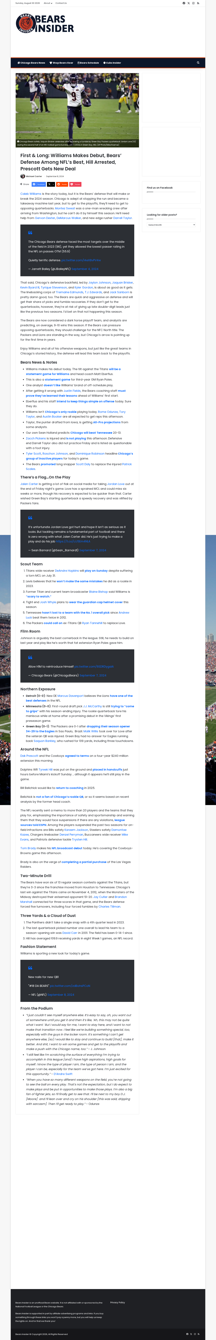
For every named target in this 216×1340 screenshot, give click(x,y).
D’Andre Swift (63, 1074)
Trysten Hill (79, 839)
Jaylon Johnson (99, 282)
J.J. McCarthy (92, 706)
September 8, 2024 (60, 995)
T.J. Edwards (93, 292)
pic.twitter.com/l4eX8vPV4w (81, 260)
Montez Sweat (65, 208)
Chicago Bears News (32, 62)
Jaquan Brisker (122, 282)
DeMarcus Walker (69, 218)
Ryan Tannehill (92, 623)
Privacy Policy (117, 1302)
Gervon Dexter (45, 218)
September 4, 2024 (85, 269)
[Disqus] (77, 1158)
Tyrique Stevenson (54, 287)
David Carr (69, 933)
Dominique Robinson (90, 454)
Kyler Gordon (84, 287)
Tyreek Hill (45, 770)
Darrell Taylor (122, 218)
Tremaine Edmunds (69, 292)
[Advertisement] (140, 32)
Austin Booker (52, 417)
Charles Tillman (109, 907)
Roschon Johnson (55, 454)
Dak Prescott (29, 756)
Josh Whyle (48, 602)
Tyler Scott (33, 454)
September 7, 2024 (92, 550)
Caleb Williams (30, 194)
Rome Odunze (108, 412)
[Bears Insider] (44, 24)
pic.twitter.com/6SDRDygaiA (94, 666)
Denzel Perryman (71, 835)
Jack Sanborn (119, 292)
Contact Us (61, 3)
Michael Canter (34, 176)
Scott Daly (83, 464)
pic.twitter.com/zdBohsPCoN (70, 986)
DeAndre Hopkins (67, 571)
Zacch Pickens (36, 438)
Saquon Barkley (45, 741)
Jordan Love (115, 484)
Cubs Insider (113, 62)
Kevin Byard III (29, 287)
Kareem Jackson (76, 830)
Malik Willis (90, 731)
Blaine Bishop (98, 592)
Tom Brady (28, 848)
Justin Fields (72, 391)
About (47, 3)
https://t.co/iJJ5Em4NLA (73, 541)
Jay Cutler (100, 897)
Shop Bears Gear (62, 62)
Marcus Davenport (71, 696)
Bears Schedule (89, 62)
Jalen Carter (29, 484)
